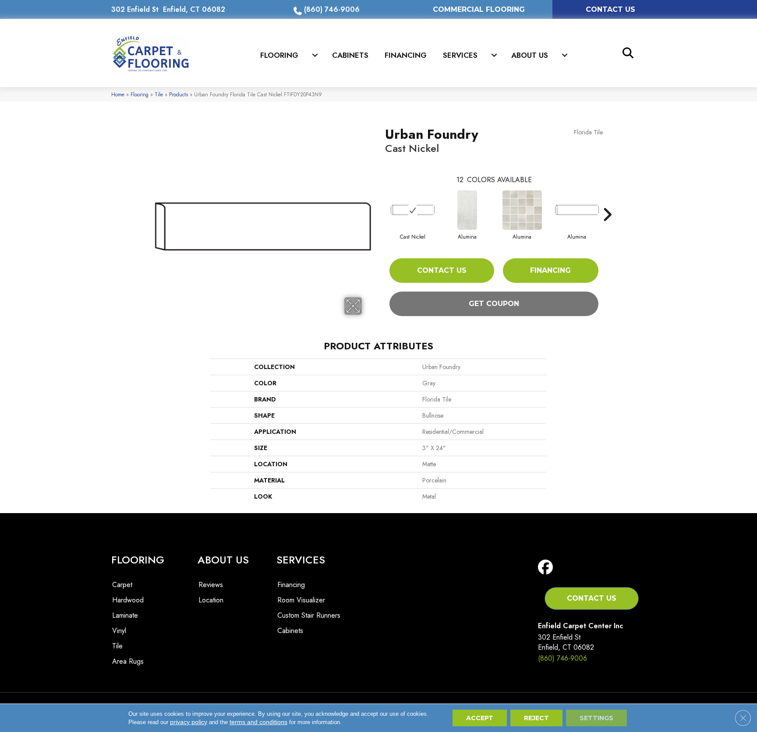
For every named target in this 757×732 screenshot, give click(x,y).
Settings (596, 718)
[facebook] (547, 567)
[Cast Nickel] (413, 210)
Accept (479, 718)
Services (460, 55)
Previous (380, 201)
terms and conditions (258, 721)
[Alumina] (467, 210)
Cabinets (350, 55)
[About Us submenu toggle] (564, 55)
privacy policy (188, 721)
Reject (536, 718)
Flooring (279, 55)
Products (178, 94)
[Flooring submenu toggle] (315, 55)
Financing (406, 55)
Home (117, 94)
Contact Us (442, 270)
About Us (529, 55)
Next (607, 201)
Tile (159, 94)
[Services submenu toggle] (494, 55)
